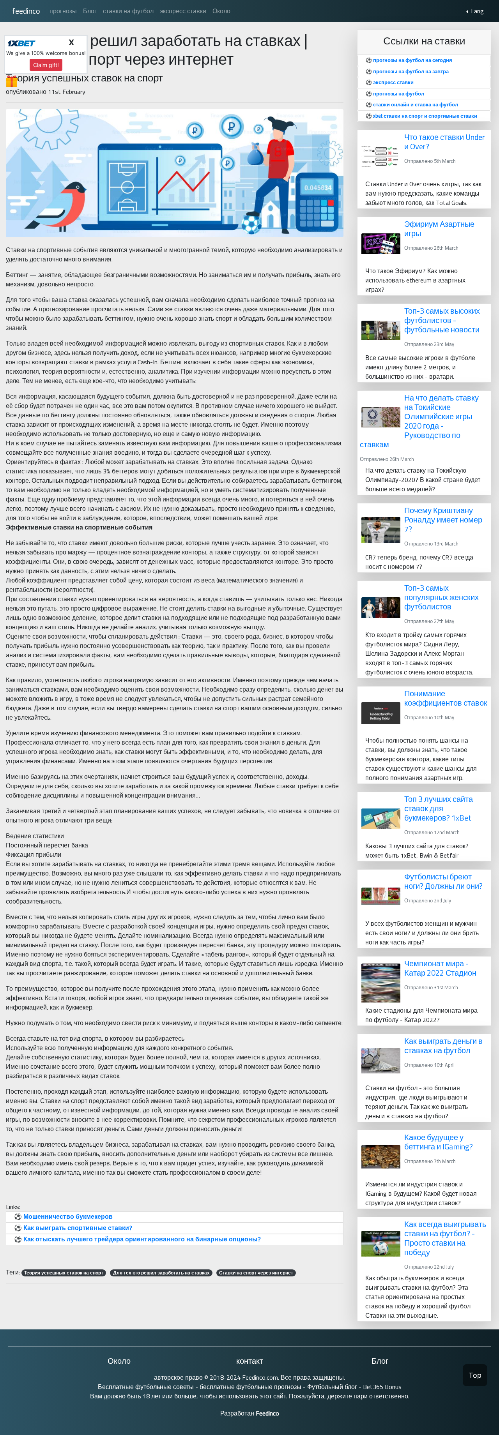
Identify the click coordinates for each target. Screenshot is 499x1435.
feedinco (26, 11)
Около (221, 11)
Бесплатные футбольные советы (146, 1387)
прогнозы (63, 11)
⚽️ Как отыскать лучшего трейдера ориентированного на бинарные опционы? (137, 1239)
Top (475, 1375)
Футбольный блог (333, 1387)
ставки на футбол (128, 11)
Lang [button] (476, 11)
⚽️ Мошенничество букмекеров (63, 1216)
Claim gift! (46, 65)
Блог (90, 11)
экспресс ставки (183, 11)
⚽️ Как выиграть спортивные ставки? (73, 1228)
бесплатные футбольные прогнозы (249, 1387)
